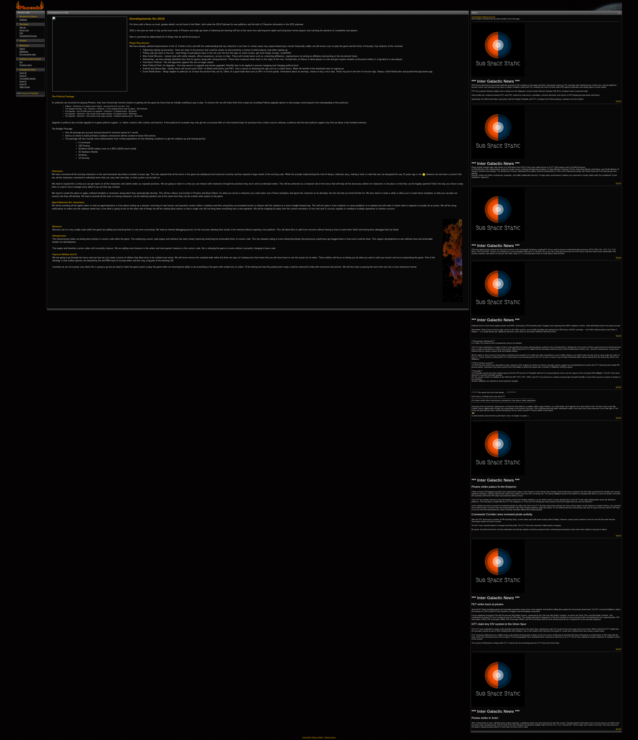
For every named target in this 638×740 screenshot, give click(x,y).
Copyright (306, 737)
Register (34, 93)
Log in (25, 93)
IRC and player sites (27, 54)
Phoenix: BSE (24, 13)
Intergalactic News (27, 70)
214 (20, 62)
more (618, 101)
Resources (24, 46)
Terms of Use (330, 737)
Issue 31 (22, 81)
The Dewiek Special (27, 78)
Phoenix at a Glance (28, 16)
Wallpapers (23, 52)
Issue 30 (22, 84)
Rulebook (23, 20)
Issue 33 (22, 73)
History (22, 49)
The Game (23, 24)
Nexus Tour (24, 30)
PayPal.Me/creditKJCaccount (483, 17)
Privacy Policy (317, 737)
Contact (22, 41)
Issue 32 (22, 76)
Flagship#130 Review (28, 36)
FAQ (21, 33)
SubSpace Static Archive (30, 59)
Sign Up (22, 27)
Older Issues (24, 87)
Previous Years (25, 65)
